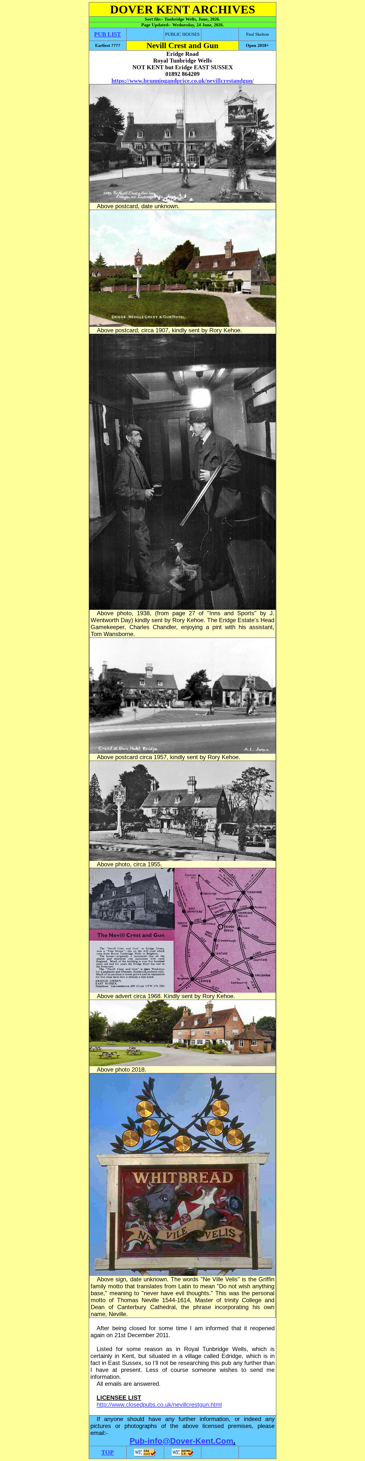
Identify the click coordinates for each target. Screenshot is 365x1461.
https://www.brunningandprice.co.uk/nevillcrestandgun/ (182, 80)
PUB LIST (107, 34)
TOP (107, 1452)
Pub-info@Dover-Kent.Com (181, 1440)
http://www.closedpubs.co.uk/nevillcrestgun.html (159, 1404)
